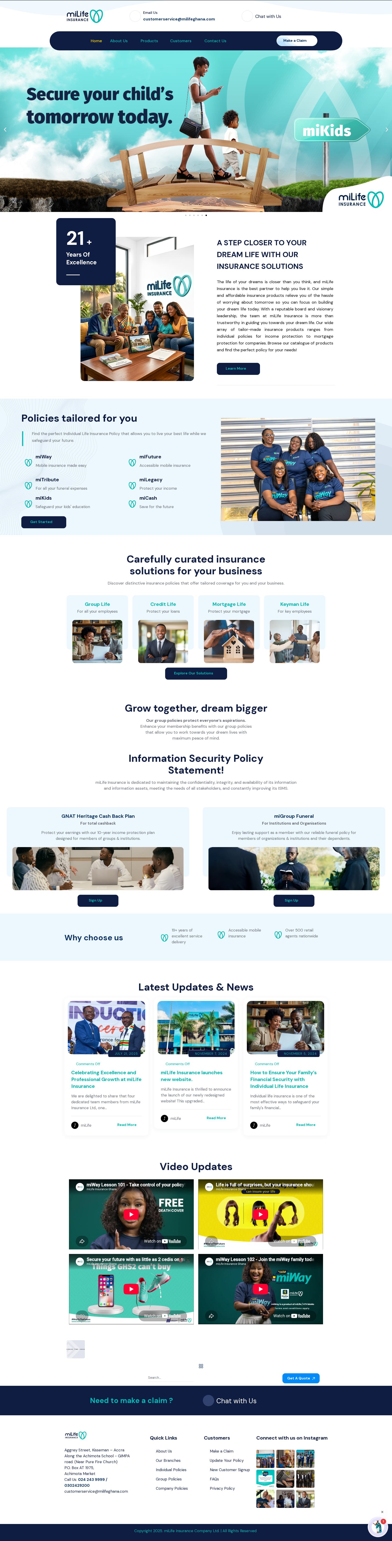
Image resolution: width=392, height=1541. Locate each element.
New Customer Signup (230, 1469)
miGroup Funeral (294, 816)
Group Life (97, 604)
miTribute (47, 479)
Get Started (41, 521)
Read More (127, 1124)
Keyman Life (294, 604)
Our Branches (168, 1460)
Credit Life (163, 604)
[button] (5, 130)
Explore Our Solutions (194, 673)
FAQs (214, 1479)
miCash (148, 498)
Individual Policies (171, 1469)
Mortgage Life (229, 604)
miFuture (150, 456)
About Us (164, 1451)
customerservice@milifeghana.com (96, 1491)
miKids (44, 498)
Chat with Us (268, 16)
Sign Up (96, 900)
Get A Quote (299, 1378)
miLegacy (151, 479)
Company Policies (172, 1488)
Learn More (236, 368)
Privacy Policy (222, 1488)
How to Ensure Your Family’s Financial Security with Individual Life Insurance (283, 1079)
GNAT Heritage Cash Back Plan (98, 816)
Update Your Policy (227, 1460)
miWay (44, 456)
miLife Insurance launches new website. (192, 1076)
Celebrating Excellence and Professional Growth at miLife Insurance (106, 1079)
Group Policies (169, 1479)
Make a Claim (295, 40)
